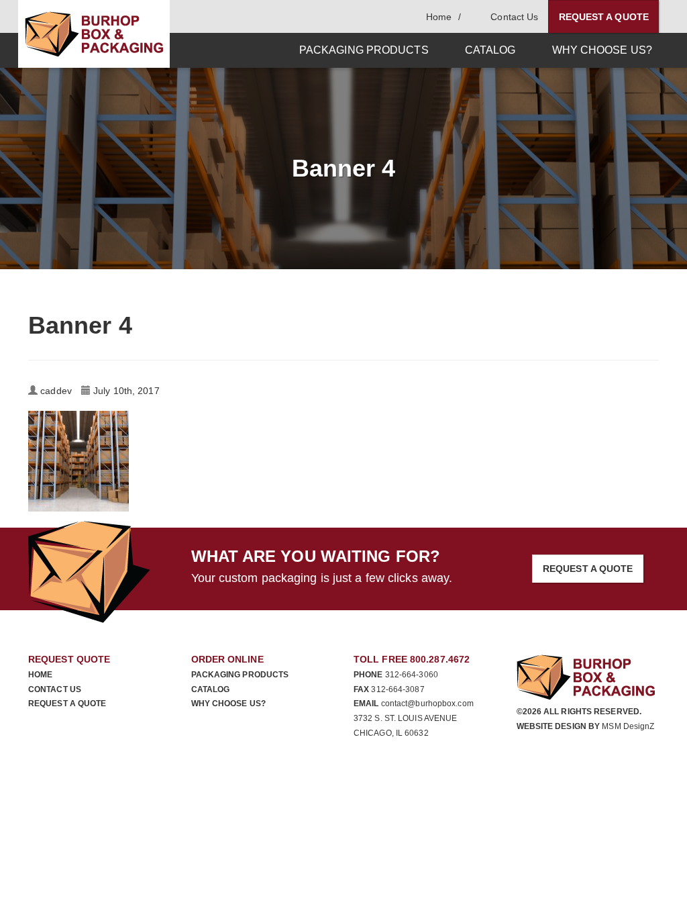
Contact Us (54, 689)
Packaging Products (240, 674)
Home (40, 674)
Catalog (210, 689)
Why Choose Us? (228, 703)
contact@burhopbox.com (427, 703)
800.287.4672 (440, 659)
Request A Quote (604, 16)
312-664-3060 (411, 674)
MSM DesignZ (628, 726)
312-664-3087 (397, 689)
